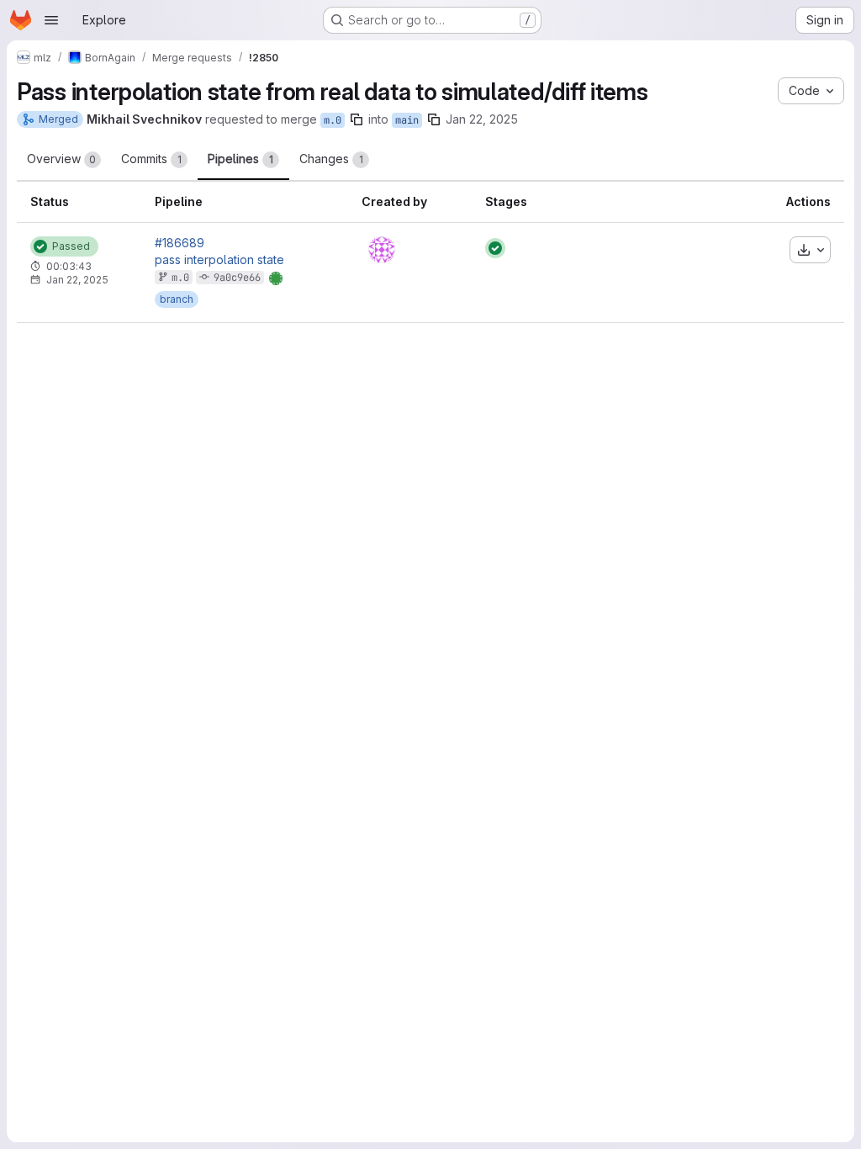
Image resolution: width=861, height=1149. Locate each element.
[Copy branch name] (356, 119)
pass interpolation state (219, 260)
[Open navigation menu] (51, 20)
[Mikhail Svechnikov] (381, 249)
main (407, 120)
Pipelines (240, 158)
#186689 (179, 243)
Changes (331, 158)
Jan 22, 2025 (482, 119)
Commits (151, 158)
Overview (61, 158)
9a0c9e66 (237, 277)
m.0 (332, 120)
